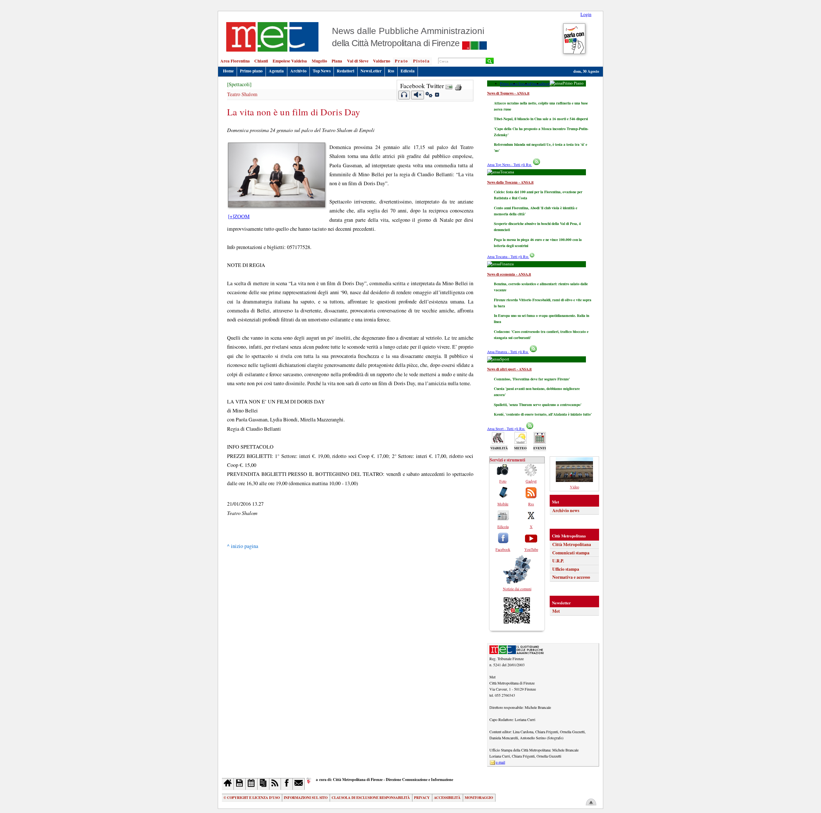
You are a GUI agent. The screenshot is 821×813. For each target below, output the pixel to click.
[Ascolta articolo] (404, 95)
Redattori (345, 71)
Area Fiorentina (235, 61)
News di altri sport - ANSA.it (509, 369)
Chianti (261, 61)
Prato (401, 61)
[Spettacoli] (239, 84)
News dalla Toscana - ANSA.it (510, 182)
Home (228, 71)
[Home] (228, 784)
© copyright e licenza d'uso (252, 797)
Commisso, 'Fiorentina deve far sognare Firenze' (532, 379)
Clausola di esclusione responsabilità (371, 797)
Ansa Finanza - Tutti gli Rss (508, 351)
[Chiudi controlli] (437, 95)
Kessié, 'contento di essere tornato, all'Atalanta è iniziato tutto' (543, 414)
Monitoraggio (479, 797)
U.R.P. (558, 561)
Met (556, 611)
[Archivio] (240, 784)
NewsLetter (371, 71)
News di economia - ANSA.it (509, 274)
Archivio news (565, 510)
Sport (546, 83)
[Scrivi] (299, 784)
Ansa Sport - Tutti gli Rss (506, 428)
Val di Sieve (357, 61)
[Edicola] (263, 784)
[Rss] (275, 784)
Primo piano (251, 71)
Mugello (319, 61)
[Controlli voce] (429, 95)
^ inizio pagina (242, 546)
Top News (322, 71)
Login (585, 14)
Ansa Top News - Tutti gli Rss (509, 164)
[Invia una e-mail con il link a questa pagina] (449, 86)
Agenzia (276, 71)
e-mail (500, 762)
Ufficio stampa (565, 569)
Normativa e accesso (571, 577)
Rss (391, 71)
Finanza (536, 83)
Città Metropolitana (571, 544)
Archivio (298, 71)
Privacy (422, 797)
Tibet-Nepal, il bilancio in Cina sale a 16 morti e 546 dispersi (541, 118)
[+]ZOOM (239, 216)
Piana (337, 61)
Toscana (524, 83)
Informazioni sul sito (305, 797)
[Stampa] (458, 86)
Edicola (408, 71)
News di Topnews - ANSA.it (508, 93)
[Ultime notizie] (252, 784)
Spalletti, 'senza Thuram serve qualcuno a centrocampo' (537, 404)
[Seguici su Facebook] (287, 784)
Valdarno (381, 61)
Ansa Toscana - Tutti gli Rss (508, 256)
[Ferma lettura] (417, 95)
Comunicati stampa (570, 553)
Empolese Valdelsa (290, 61)
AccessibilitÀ (447, 797)
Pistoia (421, 61)
